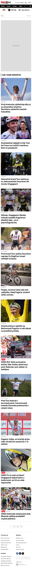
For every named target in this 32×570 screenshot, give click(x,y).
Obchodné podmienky (21, 542)
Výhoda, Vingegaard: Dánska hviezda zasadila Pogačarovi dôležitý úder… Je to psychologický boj (13, 219)
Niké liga (13, 10)
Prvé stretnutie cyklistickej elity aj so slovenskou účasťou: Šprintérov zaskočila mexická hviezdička (16, 108)
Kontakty (3, 553)
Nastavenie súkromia (6, 542)
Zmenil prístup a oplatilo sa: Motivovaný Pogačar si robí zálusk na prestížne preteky (16, 328)
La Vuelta (3, 176)
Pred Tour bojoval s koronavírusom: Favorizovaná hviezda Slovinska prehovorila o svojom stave (15, 404)
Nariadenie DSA (4, 549)
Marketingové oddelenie (6, 563)
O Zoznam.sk (4, 535)
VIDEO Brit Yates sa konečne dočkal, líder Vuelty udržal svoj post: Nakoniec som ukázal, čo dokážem (14, 366)
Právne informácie (5, 538)
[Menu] (30, 6)
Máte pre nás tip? (5, 565)
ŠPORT (3, 6)
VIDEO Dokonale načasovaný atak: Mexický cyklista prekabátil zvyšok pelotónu (16, 516)
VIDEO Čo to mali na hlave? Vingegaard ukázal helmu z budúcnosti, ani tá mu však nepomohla (12, 479)
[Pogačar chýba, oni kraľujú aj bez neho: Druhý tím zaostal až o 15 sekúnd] (16, 424)
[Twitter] (23, 553)
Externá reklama (20, 540)
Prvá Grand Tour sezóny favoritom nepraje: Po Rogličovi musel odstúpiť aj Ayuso (16, 256)
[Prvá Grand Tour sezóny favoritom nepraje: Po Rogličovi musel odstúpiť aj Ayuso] (16, 238)
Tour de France (4, 213)
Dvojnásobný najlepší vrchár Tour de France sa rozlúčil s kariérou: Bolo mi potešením (15, 145)
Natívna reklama (20, 549)
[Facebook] (17, 553)
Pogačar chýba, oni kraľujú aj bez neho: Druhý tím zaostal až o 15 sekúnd (15, 441)
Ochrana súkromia (5, 540)
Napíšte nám (4, 547)
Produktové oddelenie (6, 556)
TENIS (20, 6)
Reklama (18, 535)
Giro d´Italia (4, 251)
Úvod (2, 16)
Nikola (22, 2)
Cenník (17, 545)
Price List (18, 547)
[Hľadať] (27, 6)
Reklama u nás (19, 538)
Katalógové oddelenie (6, 561)
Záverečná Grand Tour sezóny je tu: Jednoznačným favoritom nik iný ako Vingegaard (15, 181)
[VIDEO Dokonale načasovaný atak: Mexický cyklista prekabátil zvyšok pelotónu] (16, 498)
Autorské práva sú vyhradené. (23, 558)
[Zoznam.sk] (19, 562)
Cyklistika (3, 102)
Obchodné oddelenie (6, 558)
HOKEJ (8, 6)
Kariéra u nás (4, 545)
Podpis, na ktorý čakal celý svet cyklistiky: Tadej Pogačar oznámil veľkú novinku (15, 292)
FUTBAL (14, 6)
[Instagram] (20, 553)
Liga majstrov (26, 10)
